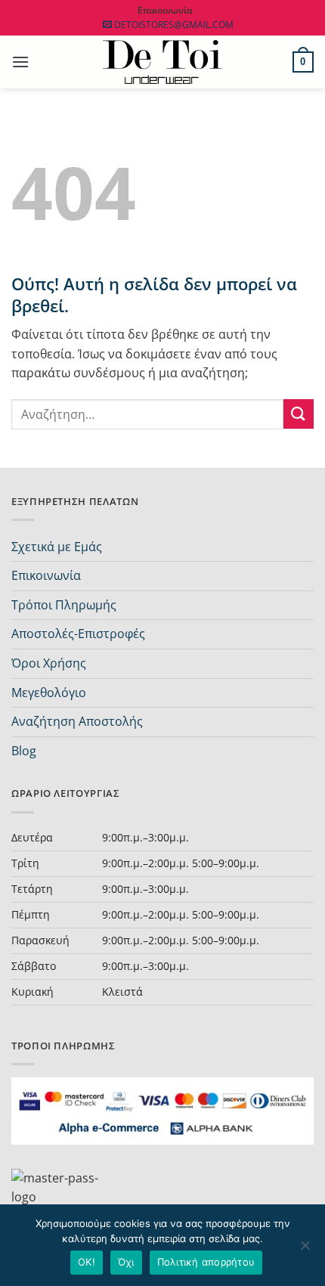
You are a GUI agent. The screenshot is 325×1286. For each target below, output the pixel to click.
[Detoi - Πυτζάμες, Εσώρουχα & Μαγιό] (163, 62)
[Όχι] (305, 1250)
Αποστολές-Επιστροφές (78, 633)
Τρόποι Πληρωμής (63, 605)
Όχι (126, 1262)
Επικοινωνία (46, 575)
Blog (23, 750)
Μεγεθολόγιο (48, 692)
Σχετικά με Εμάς (56, 546)
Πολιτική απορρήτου (206, 1262)
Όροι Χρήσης (48, 663)
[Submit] (298, 414)
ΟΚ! (86, 1262)
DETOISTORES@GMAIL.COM (174, 24)
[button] (20, 61)
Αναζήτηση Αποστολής (77, 721)
